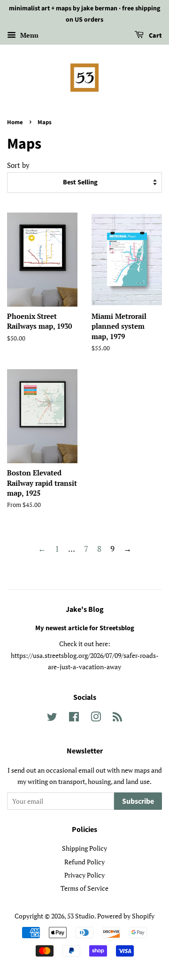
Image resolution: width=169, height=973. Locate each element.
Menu (28, 35)
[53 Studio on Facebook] (74, 718)
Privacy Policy (84, 874)
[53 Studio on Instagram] (96, 718)
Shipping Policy (84, 848)
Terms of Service (84, 888)
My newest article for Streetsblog (84, 628)
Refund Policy (84, 861)
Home (15, 122)
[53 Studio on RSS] (117, 718)
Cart (154, 35)
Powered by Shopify (125, 915)
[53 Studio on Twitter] (52, 718)
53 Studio (80, 915)
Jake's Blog (85, 609)
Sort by (18, 165)
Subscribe (138, 801)
